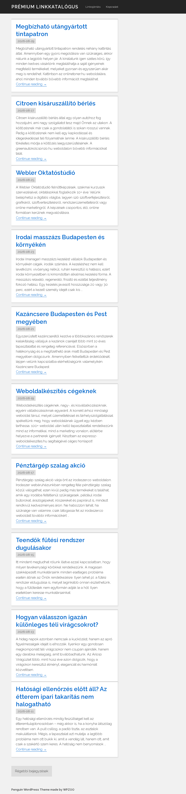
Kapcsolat (112, 6)
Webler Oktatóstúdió (45, 172)
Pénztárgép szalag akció (50, 465)
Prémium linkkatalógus (44, 7)
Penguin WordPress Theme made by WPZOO (42, 789)
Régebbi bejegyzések (31, 771)
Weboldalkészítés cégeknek (56, 391)
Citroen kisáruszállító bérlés (55, 103)
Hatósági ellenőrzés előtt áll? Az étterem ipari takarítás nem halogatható (61, 697)
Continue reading (31, 84)
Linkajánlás (93, 6)
